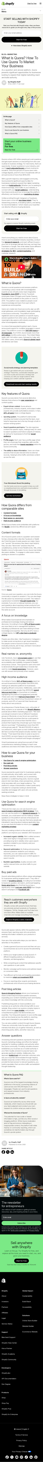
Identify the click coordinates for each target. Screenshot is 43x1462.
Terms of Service (21, 1435)
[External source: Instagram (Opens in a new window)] (21, 1457)
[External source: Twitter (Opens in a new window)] (12, 1457)
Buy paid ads (8, 763)
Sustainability (27, 1296)
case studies (19, 1010)
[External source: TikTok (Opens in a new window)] (26, 1457)
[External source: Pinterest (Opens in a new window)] (36, 1457)
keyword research (12, 242)
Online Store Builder (29, 1321)
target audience (21, 190)
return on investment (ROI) (23, 977)
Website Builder (28, 1326)
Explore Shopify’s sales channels (19, 920)
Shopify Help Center (9, 1343)
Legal (4, 1318)
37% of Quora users (32, 624)
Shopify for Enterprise (10, 1414)
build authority (15, 185)
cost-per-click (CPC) (23, 887)
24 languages (7, 333)
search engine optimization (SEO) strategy (18, 811)
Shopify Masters (34, 709)
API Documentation (9, 1379)
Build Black (26, 1302)
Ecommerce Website (30, 1332)
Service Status (7, 1324)
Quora (9, 590)
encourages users (25, 658)
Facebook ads (24, 890)
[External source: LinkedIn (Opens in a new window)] (31, 1457)
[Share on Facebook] (3, 1152)
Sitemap (21, 1446)
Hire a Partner (7, 1348)
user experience (27, 400)
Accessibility (27, 1307)
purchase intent (25, 200)
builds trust (13, 1055)
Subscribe (22, 1223)
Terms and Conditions (18, 1230)
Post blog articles (10, 766)
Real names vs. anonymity (14, 518)
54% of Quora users (24, 681)
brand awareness (19, 669)
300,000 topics (32, 331)
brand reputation (27, 444)
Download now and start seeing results (21, 384)
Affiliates (5, 1313)
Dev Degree (6, 1384)
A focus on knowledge (12, 515)
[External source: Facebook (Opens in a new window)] (7, 1457)
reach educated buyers (15, 168)
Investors (5, 1302)
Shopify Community (9, 1360)
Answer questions (11, 768)
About (4, 1296)
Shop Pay (5, 1403)
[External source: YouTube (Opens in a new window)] (16, 1457)
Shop (4, 1398)
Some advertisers (8, 885)
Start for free (31, 3)
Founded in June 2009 (10, 294)
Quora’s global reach (32, 339)
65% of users (9, 413)
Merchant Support (8, 1337)
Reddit (7, 527)
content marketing (24, 251)
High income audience (12, 521)
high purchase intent (27, 697)
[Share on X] (8, 1152)
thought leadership (27, 601)
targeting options (15, 881)
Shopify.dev (6, 1373)
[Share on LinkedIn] (12, 1152)
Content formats (10, 513)
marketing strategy (31, 194)
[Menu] (40, 3)
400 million (6, 335)
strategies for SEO (9, 251)
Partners (5, 1307)
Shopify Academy (8, 1354)
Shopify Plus (6, 1409)
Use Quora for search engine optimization (20, 760)
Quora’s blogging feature (11, 993)
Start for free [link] (21, 40)
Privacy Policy (34, 1230)
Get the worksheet (13, 496)
